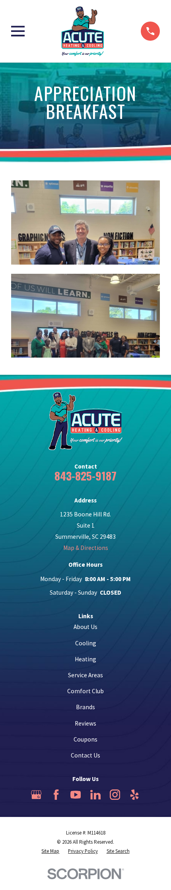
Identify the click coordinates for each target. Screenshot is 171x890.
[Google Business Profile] (36, 794)
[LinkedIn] (95, 794)
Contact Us (85, 755)
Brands (85, 707)
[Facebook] (56, 794)
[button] (85, 222)
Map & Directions (85, 548)
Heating (85, 659)
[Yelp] (134, 794)
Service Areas (85, 675)
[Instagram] (115, 794)
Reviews (85, 723)
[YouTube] (75, 794)
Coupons (85, 739)
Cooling (85, 643)
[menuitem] (50, 851)
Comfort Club (85, 691)
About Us (85, 627)
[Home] (82, 31)
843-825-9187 (85, 475)
